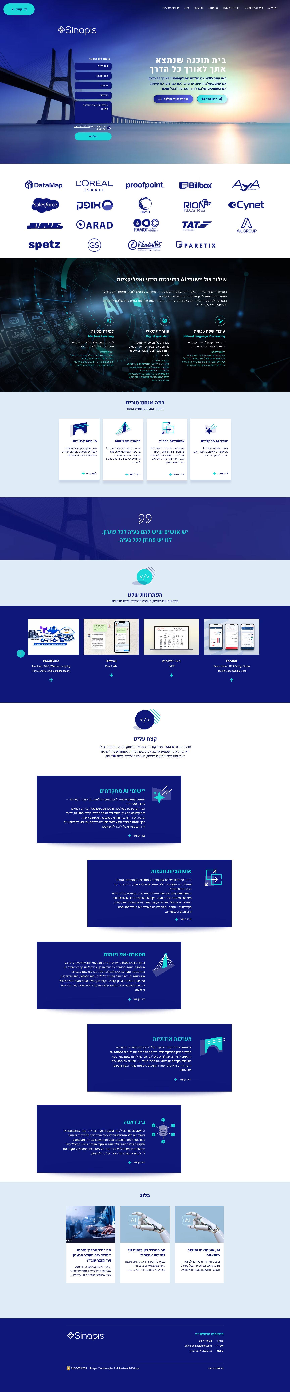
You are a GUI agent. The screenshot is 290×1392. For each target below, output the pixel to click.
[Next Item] (21, 654)
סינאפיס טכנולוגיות (209, 1334)
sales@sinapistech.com (198, 1346)
